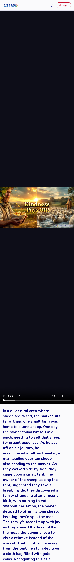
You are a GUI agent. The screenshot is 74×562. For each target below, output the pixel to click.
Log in (65, 5)
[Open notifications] (52, 5)
